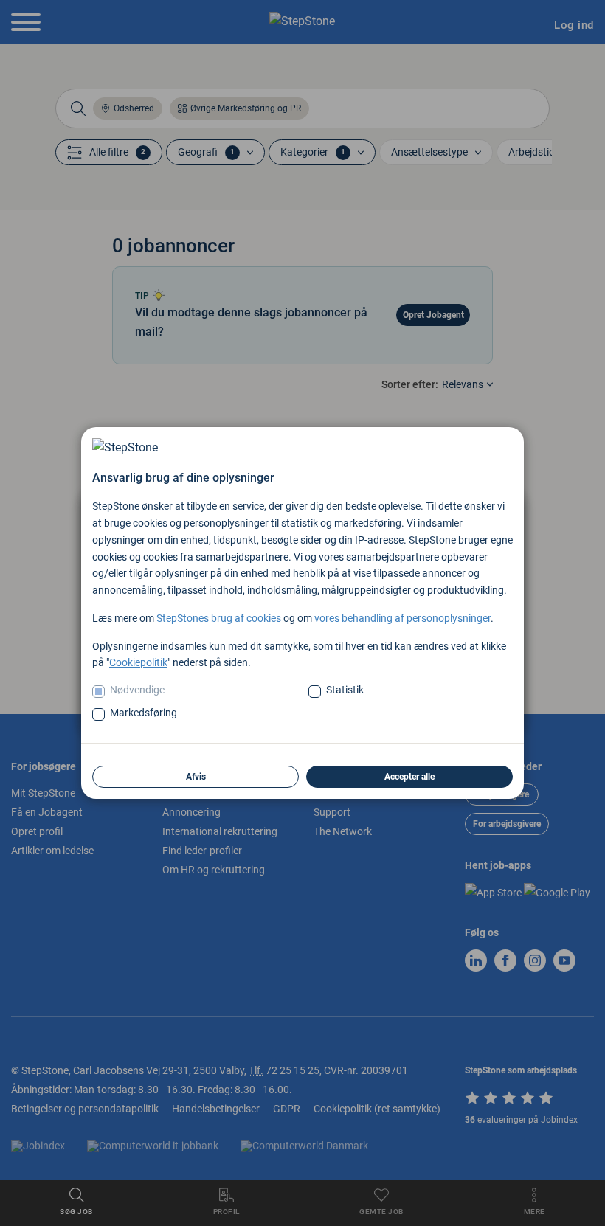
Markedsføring (143, 712)
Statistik (345, 690)
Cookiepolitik (138, 662)
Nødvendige (137, 690)
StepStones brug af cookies (218, 618)
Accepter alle (409, 777)
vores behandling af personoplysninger (402, 618)
